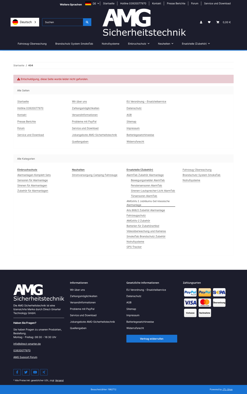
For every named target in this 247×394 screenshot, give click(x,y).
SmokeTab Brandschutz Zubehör (146, 236)
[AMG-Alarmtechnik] (38, 292)
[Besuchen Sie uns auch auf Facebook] (17, 372)
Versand (59, 380)
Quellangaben (80, 141)
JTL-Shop (227, 389)
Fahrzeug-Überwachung (197, 169)
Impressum (133, 128)
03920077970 (22, 350)
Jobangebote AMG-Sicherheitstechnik (94, 134)
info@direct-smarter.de (27, 343)
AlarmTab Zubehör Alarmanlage (145, 174)
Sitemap (131, 121)
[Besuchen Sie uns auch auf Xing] (44, 372)
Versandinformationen (85, 114)
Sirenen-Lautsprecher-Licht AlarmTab (153, 190)
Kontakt (156, 3)
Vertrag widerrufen (151, 338)
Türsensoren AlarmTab (144, 195)
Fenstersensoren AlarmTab (146, 185)
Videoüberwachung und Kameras (146, 231)
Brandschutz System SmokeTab (201, 174)
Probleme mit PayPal (84, 121)
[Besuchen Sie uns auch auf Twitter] (26, 372)
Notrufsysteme (135, 241)
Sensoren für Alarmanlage (32, 180)
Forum (194, 3)
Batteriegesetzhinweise (140, 134)
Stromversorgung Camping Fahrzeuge (94, 174)
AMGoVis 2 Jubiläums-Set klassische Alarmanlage (148, 203)
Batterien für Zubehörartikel (143, 225)
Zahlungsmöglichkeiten (85, 108)
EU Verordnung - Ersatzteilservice (146, 101)
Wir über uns (79, 101)
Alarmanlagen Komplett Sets (34, 174)
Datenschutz (134, 108)
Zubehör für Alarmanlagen (32, 190)
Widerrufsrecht (135, 141)
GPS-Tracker (134, 246)
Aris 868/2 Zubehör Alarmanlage (146, 210)
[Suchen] (87, 22)
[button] (201, 22)
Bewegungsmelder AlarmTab (148, 180)
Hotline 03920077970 (133, 3)
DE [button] (94, 3)
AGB (129, 114)
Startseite (108, 3)
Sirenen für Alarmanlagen (32, 185)
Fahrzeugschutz (136, 215)
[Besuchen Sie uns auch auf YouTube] (35, 372)
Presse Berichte (176, 3)
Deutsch (26, 22)
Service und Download (217, 3)
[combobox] (24, 22)
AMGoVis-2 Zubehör (138, 220)
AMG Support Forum (25, 357)
